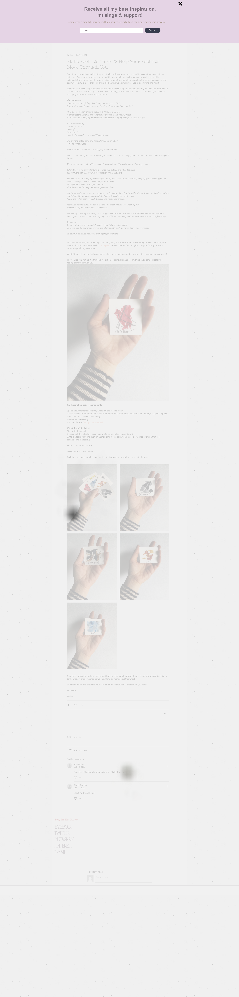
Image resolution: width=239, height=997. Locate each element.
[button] (180, 4)
